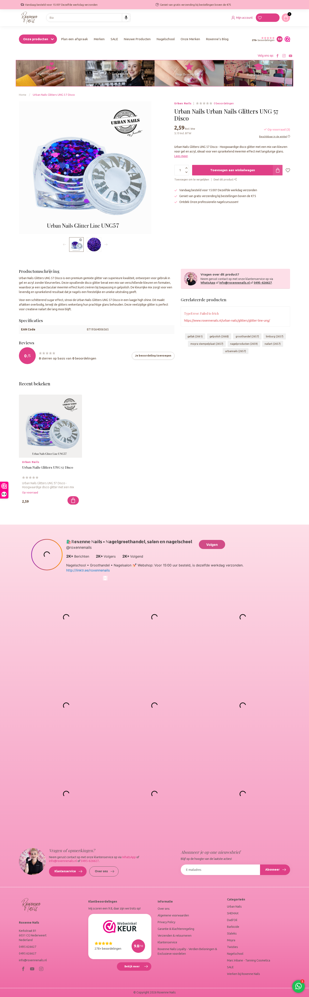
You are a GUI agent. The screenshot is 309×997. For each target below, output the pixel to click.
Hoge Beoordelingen (189, 74)
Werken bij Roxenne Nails (243, 974)
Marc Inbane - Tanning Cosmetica (248, 960)
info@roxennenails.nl (234, 282)
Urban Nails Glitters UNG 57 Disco (54, 94)
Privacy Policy (166, 922)
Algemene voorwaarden (173, 915)
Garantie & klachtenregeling (176, 929)
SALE (114, 39)
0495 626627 (27, 946)
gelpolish (219, 336)
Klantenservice (65, 871)
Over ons (101, 871)
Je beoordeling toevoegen (153, 355)
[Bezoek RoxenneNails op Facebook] (277, 55)
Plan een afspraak (74, 39)
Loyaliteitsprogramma (50, 73)
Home (22, 94)
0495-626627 (263, 282)
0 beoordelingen (224, 103)
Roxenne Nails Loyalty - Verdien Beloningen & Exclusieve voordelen (187, 951)
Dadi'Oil (232, 920)
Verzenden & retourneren (174, 935)
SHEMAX (233, 913)
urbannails (235, 351)
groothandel (247, 336)
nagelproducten (244, 343)
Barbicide (233, 926)
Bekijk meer (137, 968)
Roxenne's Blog (217, 39)
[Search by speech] (126, 18)
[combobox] (88, 17)
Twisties (232, 947)
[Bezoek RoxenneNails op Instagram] (284, 55)
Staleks (232, 933)
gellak (195, 336)
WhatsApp (208, 282)
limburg (274, 336)
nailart (273, 343)
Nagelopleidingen (258, 75)
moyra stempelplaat (206, 343)
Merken (99, 39)
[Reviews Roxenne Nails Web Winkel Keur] (286, 39)
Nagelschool (166, 39)
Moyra (231, 940)
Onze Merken (190, 39)
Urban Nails (182, 103)
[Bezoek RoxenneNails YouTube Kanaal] (290, 55)
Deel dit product (224, 179)
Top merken (120, 74)
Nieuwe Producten (137, 39)
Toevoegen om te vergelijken (191, 179)
